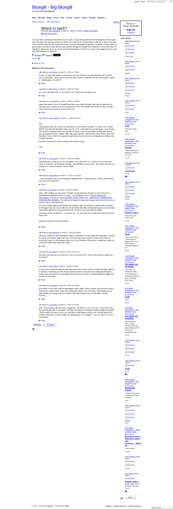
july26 (127, 234)
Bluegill (50, 506)
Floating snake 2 (131, 213)
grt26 (127, 126)
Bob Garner (53, 89)
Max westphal (54, 31)
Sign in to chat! (156, 507)
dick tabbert (53, 285)
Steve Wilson (53, 175)
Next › (52, 325)
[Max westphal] (36, 33)
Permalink (40, 72)
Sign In (143, 1)
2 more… (128, 93)
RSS (33, 329)
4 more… (128, 197)
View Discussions (50, 34)
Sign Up (136, 1)
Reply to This (38, 63)
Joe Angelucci (54, 118)
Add (117, 22)
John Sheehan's (132, 120)
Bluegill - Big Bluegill (52, 7)
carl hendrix (53, 72)
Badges (109, 506)
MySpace (38, 55)
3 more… (128, 420)
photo (134, 121)
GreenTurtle (130, 171)
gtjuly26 (128, 148)
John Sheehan (130, 41)
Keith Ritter (53, 266)
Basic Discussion (91, 31)
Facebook (48, 55)
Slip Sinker (53, 190)
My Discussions (53, 22)
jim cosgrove (53, 101)
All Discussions (38, 22)
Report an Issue (120, 506)
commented (129, 119)
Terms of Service (135, 506)
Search (171, 1)
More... (130, 497)
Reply (42, 83)
